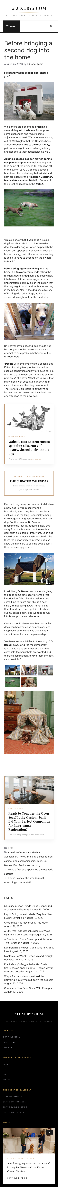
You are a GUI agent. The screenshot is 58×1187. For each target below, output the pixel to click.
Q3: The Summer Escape (15, 1107)
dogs (39, 861)
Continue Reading (17, 1178)
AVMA (22, 856)
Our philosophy (11, 1037)
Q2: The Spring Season (14, 1102)
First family (19, 865)
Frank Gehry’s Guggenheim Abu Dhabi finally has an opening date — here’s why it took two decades (28, 968)
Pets (10, 848)
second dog (33, 865)
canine (8, 861)
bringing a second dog (40, 856)
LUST (5, 1069)
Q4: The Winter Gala (13, 1112)
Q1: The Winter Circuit (14, 1096)
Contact (7, 1047)
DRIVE (6, 1064)
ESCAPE (6, 1080)
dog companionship (24, 861)
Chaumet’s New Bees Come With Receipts (28, 988)
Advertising (9, 1042)
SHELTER (7, 1075)
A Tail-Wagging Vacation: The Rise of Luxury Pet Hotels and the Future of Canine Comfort (28, 1167)
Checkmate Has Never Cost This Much (26, 922)
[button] (51, 26)
